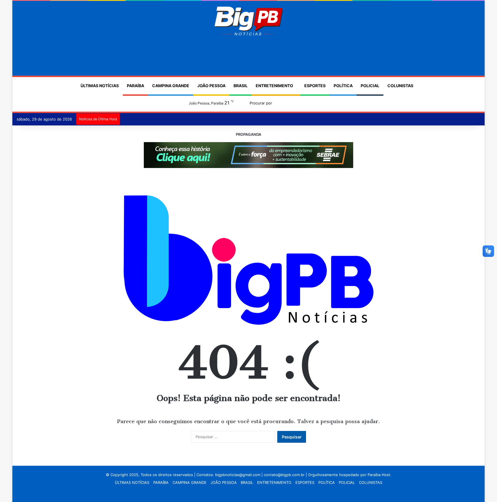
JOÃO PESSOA (211, 85)
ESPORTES (315, 85)
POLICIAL (370, 85)
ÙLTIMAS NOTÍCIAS (100, 85)
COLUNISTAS (400, 85)
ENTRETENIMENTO (274, 85)
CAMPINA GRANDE (170, 85)
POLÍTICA (343, 85)
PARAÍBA (135, 85)
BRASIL (241, 85)
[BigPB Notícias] (248, 21)
